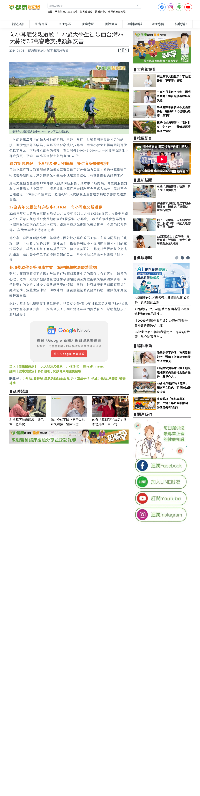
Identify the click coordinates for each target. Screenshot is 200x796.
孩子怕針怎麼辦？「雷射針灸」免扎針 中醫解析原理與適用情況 (174, 127)
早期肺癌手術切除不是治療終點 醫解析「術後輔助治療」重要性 (174, 111)
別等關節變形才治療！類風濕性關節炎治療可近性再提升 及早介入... (174, 372)
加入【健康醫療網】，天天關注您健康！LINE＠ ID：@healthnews (56, 366)
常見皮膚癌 (86, 11)
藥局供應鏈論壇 (117, 11)
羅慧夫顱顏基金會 (56, 378)
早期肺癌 (60, 11)
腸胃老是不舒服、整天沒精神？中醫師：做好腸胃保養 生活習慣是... (175, 357)
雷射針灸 (100, 11)
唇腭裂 (38, 378)
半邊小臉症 (99, 378)
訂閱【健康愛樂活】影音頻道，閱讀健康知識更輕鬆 (45, 371)
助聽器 (113, 378)
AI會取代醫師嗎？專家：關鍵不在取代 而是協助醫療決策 (174, 388)
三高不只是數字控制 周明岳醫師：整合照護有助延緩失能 (174, 96)
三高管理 (73, 11)
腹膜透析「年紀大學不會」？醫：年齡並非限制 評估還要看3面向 (174, 403)
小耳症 (27, 378)
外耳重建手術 (80, 378)
